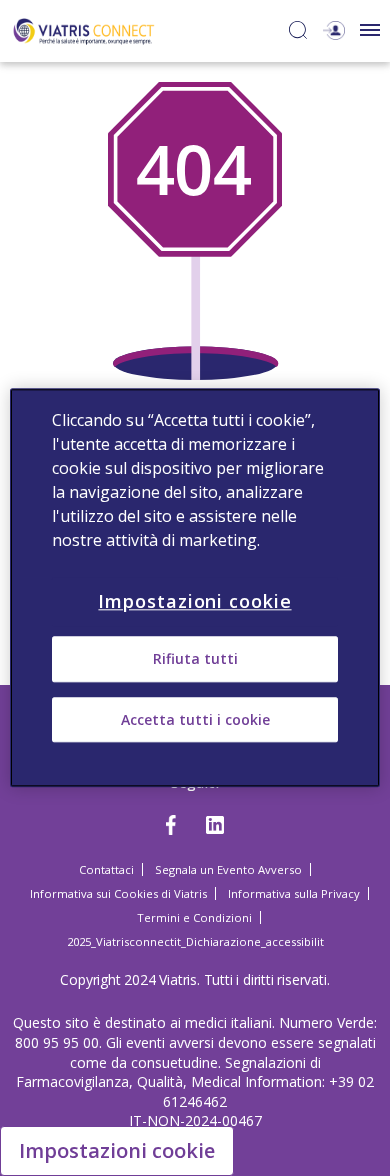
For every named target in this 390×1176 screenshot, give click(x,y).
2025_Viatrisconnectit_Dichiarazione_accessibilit (195, 941)
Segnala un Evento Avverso (228, 869)
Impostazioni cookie (117, 1150)
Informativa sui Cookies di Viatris (118, 893)
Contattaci (106, 869)
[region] (195, 587)
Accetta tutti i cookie (195, 719)
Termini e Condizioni (194, 917)
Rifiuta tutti (195, 659)
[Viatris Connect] (84, 29)
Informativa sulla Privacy (294, 893)
